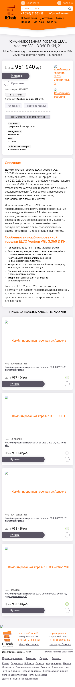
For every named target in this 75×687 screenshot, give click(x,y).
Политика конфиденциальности (58, 652)
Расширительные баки (27, 667)
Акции (60, 18)
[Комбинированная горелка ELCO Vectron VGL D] (62, 75)
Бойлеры (29, 663)
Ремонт (56, 658)
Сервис (52, 22)
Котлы (5, 663)
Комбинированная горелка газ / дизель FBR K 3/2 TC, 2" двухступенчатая (35, 519)
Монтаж (38, 22)
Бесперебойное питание (55, 671)
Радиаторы (17, 663)
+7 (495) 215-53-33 (32, 13)
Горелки (39, 663)
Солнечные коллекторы (14, 675)
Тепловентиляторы (31, 671)
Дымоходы (8, 667)
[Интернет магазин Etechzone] (10, 12)
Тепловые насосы (38, 675)
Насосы (67, 663)
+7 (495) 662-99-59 (59, 639)
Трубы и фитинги (11, 671)
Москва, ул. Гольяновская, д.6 (61, 644)
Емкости (45, 667)
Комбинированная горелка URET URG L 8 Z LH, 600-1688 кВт (35, 444)
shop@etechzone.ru (29, 644)
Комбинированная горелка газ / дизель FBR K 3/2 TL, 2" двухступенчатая (35, 368)
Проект (25, 22)
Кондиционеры (53, 663)
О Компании (29, 18)
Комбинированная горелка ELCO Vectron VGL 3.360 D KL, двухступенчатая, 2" (36, 595)
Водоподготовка (60, 667)
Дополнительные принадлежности (20, 678)
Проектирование (12, 658)
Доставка (46, 18)
